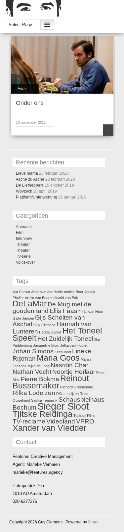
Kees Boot (63, 352)
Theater (23, 244)
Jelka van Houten (74, 345)
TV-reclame (29, 421)
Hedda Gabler (50, 332)
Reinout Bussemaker (51, 382)
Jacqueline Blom (46, 345)
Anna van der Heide (47, 292)
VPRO (85, 421)
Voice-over (25, 262)
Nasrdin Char (69, 365)
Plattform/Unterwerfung (36, 197)
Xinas (93, 522)
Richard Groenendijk (76, 387)
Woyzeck (24, 191)
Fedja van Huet (90, 312)
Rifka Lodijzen (67, 394)
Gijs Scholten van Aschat (49, 321)
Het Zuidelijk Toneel (65, 338)
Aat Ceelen (21, 292)
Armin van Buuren (39, 298)
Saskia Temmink (44, 400)
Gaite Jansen (23, 318)
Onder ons (30, 103)
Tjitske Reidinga (42, 414)
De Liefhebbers (30, 185)
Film (22, 88)
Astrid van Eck (66, 298)
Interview (24, 238)
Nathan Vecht (32, 371)
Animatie (24, 226)
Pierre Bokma (40, 379)
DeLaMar (30, 303)
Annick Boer (73, 292)
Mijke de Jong (38, 366)
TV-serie (23, 256)
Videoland (60, 421)
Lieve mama (27, 173)
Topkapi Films (84, 416)
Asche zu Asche (30, 179)
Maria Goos (58, 357)
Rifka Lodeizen (34, 392)
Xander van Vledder (49, 427)
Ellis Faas (63, 310)
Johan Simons (33, 351)
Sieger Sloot (63, 406)
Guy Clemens (44, 325)
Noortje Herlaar (73, 371)
